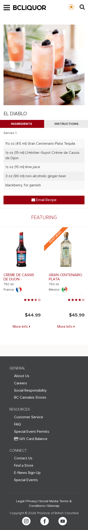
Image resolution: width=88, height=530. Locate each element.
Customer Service (28, 417)
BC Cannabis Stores (30, 397)
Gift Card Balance (33, 439)
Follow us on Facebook (44, 521)
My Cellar (76, 7)
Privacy (32, 501)
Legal (20, 501)
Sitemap (53, 506)
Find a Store (23, 465)
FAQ (17, 424)
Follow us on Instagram (26, 521)
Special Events (26, 480)
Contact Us (23, 458)
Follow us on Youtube (62, 521)
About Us (21, 376)
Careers (20, 383)
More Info (20, 326)
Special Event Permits (31, 431)
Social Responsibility (30, 390)
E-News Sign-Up (27, 473)
